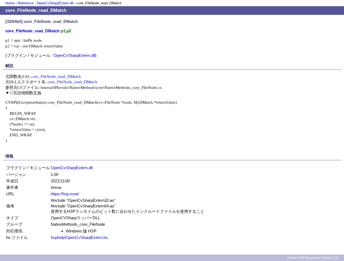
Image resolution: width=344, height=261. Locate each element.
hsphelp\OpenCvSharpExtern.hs (79, 237)
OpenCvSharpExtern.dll (74, 55)
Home (10, 3)
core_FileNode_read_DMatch (56, 76)
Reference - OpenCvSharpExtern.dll (45, 3)
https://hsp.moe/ (65, 194)
